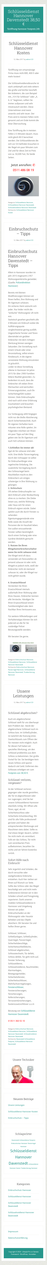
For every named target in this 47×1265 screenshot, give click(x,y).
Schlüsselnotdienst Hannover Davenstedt (22, 207)
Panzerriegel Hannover (16, 670)
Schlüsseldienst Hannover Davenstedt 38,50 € (23, 18)
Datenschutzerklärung (18, 1238)
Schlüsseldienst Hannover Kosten (23, 48)
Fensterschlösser (16, 987)
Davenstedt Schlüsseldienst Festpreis (23, 1140)
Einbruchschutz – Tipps (23, 231)
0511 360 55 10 (17, 1021)
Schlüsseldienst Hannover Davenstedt (21, 205)
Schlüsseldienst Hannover (24, 202)
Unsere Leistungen (23, 693)
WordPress (24, 1254)
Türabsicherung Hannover (29, 1168)
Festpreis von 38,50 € (18, 773)
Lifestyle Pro (26, 1252)
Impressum (13, 1231)
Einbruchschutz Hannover (24, 660)
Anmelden (32, 1254)
